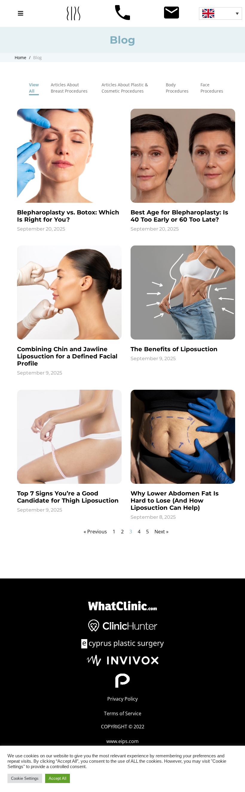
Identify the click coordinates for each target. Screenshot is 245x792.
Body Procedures (177, 88)
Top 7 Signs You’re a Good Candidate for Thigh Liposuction (68, 497)
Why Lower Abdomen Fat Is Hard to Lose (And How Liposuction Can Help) (175, 500)
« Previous (95, 531)
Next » (161, 531)
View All (34, 88)
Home (20, 57)
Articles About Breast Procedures (69, 88)
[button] (20, 13)
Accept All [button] (57, 778)
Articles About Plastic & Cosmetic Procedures (125, 88)
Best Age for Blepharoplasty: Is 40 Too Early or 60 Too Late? (179, 216)
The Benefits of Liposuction (174, 349)
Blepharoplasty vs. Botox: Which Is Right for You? (68, 216)
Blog (37, 57)
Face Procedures (211, 88)
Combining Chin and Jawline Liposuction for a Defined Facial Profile (67, 356)
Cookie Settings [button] (25, 778)
